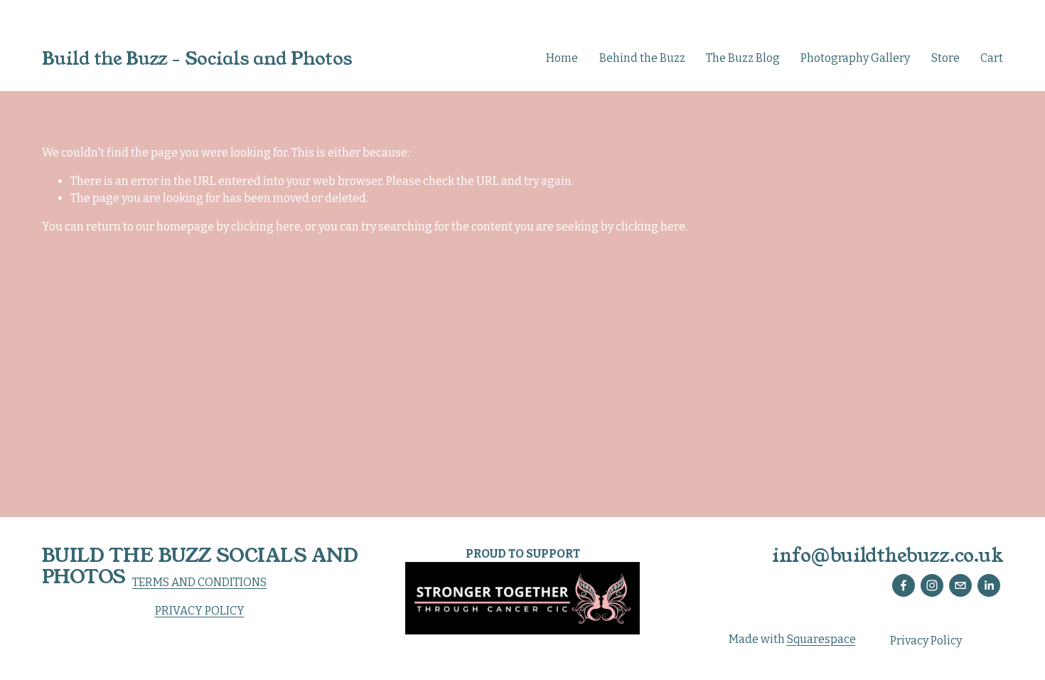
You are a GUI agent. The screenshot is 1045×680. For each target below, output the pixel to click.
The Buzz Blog (743, 58)
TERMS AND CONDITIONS (199, 582)
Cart (991, 58)
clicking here (266, 226)
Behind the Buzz (642, 58)
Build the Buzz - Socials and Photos (197, 58)
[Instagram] (932, 585)
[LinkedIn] (988, 585)
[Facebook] (903, 585)
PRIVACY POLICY (200, 610)
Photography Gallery (855, 58)
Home (562, 58)
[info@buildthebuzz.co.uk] (960, 585)
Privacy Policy (926, 640)
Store (945, 58)
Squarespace (821, 639)
